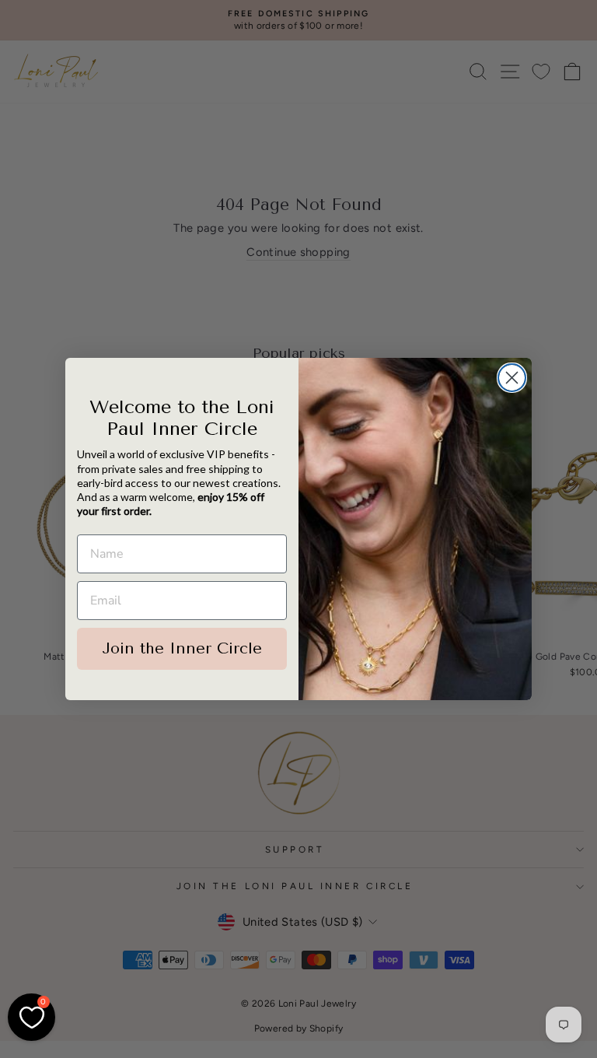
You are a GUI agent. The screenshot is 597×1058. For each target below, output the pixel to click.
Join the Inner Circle (182, 648)
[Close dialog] (511, 377)
